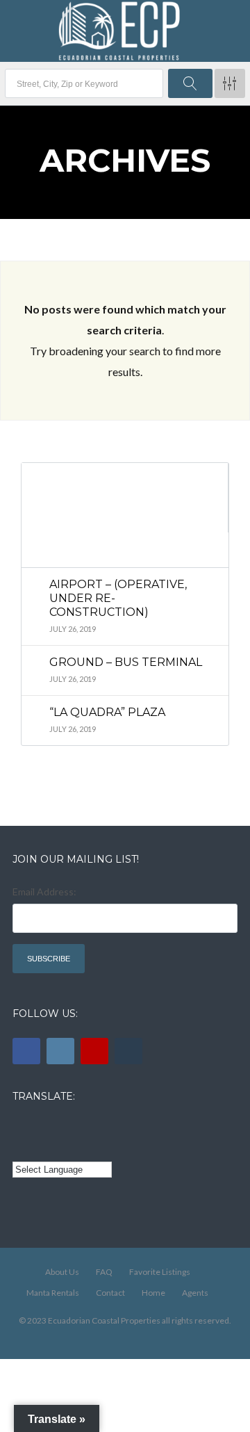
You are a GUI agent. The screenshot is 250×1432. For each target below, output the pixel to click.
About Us (62, 1272)
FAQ (104, 1272)
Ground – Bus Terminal (125, 662)
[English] (20, 1127)
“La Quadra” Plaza (107, 712)
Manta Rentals (52, 1292)
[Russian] (78, 1127)
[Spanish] (40, 1127)
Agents (195, 1292)
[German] (98, 1127)
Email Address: (44, 891)
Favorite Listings (159, 1272)
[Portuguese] (40, 1148)
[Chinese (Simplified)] (20, 1148)
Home (153, 1292)
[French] (59, 1127)
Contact (110, 1292)
